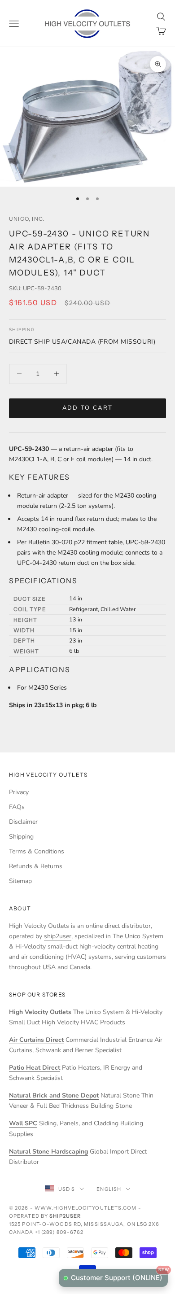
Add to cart (87, 408)
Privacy (19, 792)
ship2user (57, 936)
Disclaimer (23, 821)
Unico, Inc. (26, 218)
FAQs (17, 807)
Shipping (21, 836)
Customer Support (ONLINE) (119, 1275)
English (108, 1189)
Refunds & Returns (35, 866)
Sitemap (20, 881)
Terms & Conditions (36, 851)
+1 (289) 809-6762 (59, 1232)
